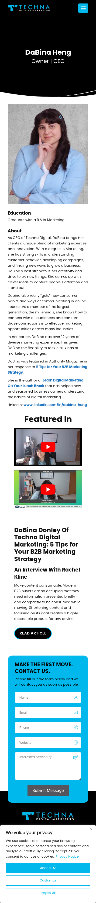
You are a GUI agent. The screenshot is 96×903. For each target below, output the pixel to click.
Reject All (48, 893)
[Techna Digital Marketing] (29, 8)
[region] (48, 864)
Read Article (33, 633)
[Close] (91, 829)
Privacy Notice (67, 856)
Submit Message (48, 790)
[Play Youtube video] (48, 447)
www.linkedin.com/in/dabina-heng (55, 405)
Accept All (48, 868)
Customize (48, 880)
